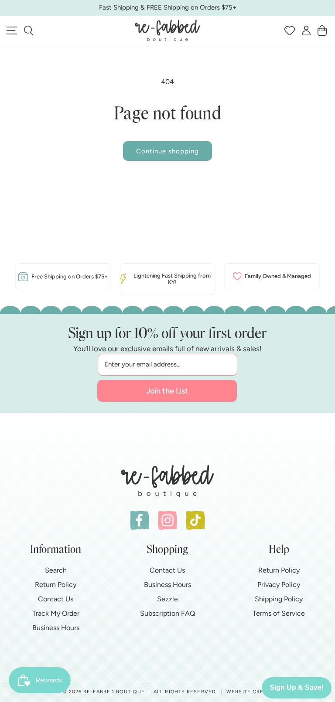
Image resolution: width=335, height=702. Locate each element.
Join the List (167, 391)
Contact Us (55, 599)
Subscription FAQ (167, 613)
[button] (28, 30)
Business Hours (55, 628)
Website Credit (249, 692)
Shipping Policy (279, 599)
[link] (63, 276)
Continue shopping (167, 151)
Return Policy (55, 584)
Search (56, 570)
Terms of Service (279, 613)
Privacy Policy (278, 584)
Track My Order (55, 613)
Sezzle (167, 599)
